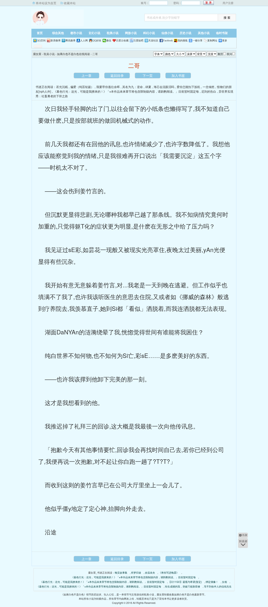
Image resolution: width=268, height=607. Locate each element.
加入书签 (178, 75)
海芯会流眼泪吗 (164, 87)
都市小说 (76, 33)
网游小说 (131, 33)
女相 (224, 581)
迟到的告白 (208, 91)
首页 (40, 33)
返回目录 (117, 75)
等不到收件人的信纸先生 (218, 586)
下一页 (148, 75)
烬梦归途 (136, 572)
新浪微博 (55, 40)
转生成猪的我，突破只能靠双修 (182, 586)
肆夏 (148, 87)
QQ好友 (97, 40)
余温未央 (150, 572)
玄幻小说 (94, 33)
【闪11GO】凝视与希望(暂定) (185, 581)
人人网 (84, 40)
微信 (108, 40)
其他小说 (204, 33)
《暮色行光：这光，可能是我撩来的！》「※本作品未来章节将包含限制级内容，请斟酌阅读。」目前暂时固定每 (126, 91)
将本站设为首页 (46, 3)
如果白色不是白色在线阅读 (73, 54)
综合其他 (58, 33)
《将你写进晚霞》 (169, 572)
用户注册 (228, 3)
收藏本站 (70, 3)
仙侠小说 (167, 33)
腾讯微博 (70, 40)
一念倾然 (208, 87)
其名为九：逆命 (132, 87)
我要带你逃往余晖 (108, 87)
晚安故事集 (121, 572)
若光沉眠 (62, 87)
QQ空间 (41, 40)
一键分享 (197, 40)
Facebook (168, 40)
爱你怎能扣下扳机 (188, 87)
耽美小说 (113, 33)
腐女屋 (57, 17)
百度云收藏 (122, 40)
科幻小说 (149, 33)
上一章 (86, 75)
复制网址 (212, 40)
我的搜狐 (183, 40)
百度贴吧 (138, 40)
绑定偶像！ (212, 581)
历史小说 (185, 33)
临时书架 (222, 33)
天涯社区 (153, 40)
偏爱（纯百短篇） (82, 87)
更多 (224, 40)
